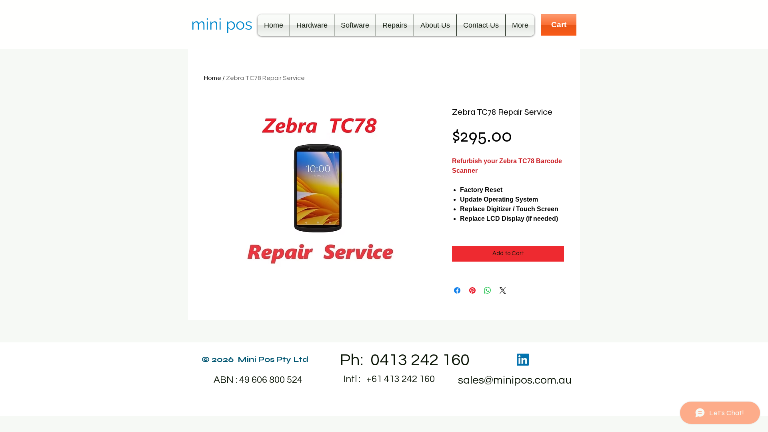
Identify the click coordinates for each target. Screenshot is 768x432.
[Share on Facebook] (457, 290)
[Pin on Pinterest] (472, 290)
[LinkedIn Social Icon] (523, 360)
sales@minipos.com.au (515, 380)
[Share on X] (503, 290)
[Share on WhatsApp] (487, 290)
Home (212, 78)
